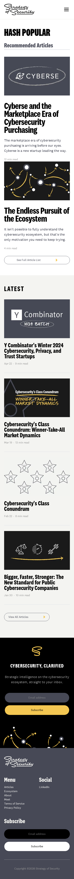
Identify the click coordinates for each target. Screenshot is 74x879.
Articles (9, 787)
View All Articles (18, 617)
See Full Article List (29, 260)
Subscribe (37, 710)
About (8, 795)
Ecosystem (11, 791)
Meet (7, 799)
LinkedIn (44, 787)
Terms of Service (14, 803)
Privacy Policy (12, 808)
